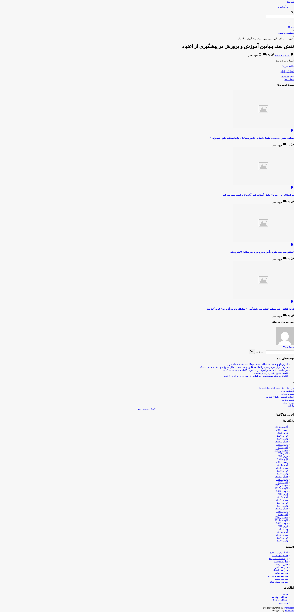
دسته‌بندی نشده (286, 33)
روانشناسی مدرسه (278, 558)
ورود (285, 594)
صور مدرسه (281, 564)
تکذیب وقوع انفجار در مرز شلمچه (271, 373)
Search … (260, 352)
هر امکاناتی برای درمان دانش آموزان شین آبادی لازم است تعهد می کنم (258, 195)
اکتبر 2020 (283, 453)
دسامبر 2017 (281, 476)
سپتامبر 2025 (281, 450)
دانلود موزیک (287, 66)
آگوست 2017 (281, 488)
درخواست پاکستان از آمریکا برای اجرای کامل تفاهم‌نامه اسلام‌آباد (255, 370)
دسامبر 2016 (281, 508)
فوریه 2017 (282, 502)
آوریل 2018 (282, 465)
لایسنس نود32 (287, 391)
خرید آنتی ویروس (147, 408)
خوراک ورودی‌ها (280, 596)
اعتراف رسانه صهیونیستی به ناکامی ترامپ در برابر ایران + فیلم (256, 376)
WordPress (289, 607)
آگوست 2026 (281, 427)
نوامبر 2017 (282, 479)
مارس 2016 (282, 534)
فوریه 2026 (282, 435)
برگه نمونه (282, 7)
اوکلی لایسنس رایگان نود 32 (280, 396)
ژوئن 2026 (282, 433)
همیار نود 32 (288, 399)
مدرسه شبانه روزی (278, 576)
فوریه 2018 (282, 470)
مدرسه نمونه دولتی (278, 581)
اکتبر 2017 (283, 482)
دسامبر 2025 (281, 441)
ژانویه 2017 (282, 505)
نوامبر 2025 (282, 444)
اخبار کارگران (287, 71)
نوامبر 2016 (282, 511)
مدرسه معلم (281, 578)
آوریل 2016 (282, 532)
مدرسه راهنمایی (279, 570)
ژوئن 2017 (282, 494)
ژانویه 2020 (282, 459)
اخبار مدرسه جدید (279, 552)
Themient (289, 610)
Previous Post (287, 76)
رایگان (291, 405)
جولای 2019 (282, 462)
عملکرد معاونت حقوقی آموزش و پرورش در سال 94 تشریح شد (262, 252)
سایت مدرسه (281, 561)
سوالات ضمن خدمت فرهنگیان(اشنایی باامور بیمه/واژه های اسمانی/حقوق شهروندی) (252, 138)
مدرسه (290, 1)
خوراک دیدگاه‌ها (280, 599)
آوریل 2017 (282, 497)
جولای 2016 (282, 523)
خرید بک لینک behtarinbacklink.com (276, 388)
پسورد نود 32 (287, 394)
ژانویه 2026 (282, 438)
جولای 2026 (282, 430)
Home (291, 27)
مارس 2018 (282, 467)
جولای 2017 (282, 491)
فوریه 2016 (282, 537)
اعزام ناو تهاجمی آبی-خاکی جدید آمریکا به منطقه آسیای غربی (257, 364)
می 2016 (283, 529)
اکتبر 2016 (283, 514)
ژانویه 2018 (282, 473)
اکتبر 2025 (283, 447)
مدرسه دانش (281, 567)
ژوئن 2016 (282, 526)
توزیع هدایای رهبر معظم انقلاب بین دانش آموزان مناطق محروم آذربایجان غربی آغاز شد (250, 308)
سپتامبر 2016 (281, 517)
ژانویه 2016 (282, 540)
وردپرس (283, 602)
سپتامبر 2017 (281, 485)
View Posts (288, 347)
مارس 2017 (282, 500)
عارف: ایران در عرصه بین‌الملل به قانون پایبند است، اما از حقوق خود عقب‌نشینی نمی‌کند (243, 367)
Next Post (289, 79)
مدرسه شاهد (281, 573)
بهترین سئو (288, 402)
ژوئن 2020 (282, 456)
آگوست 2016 (281, 520)
